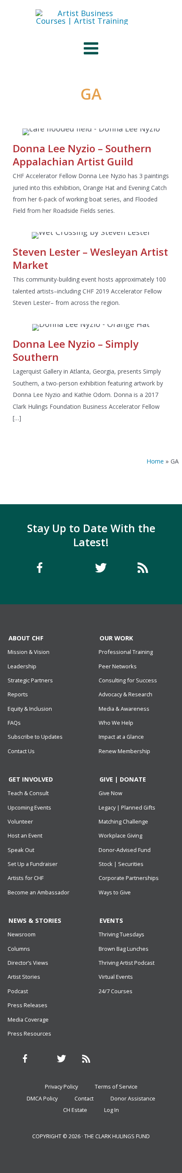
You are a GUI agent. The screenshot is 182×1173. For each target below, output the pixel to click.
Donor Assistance (132, 1098)
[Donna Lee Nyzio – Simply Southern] (91, 377)
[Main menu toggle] (91, 48)
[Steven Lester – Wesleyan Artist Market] (91, 273)
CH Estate (75, 1110)
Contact (84, 1098)
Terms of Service (116, 1086)
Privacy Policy (61, 1086)
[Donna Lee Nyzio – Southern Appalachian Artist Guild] (91, 175)
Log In (111, 1110)
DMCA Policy (42, 1098)
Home (155, 461)
